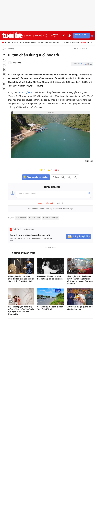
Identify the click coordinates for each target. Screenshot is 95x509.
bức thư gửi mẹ (25, 92)
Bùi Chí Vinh (34, 218)
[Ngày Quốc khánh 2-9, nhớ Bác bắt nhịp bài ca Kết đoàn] (50, 266)
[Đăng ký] (78, 236)
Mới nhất (8, 42)
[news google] (82, 64)
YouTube (38, 35)
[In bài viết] (4, 89)
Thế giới (33, 42)
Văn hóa (83, 42)
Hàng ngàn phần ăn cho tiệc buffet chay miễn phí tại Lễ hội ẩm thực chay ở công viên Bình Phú (80, 280)
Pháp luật (40, 42)
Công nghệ (57, 42)
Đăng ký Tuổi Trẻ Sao (80, 36)
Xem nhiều (15, 42)
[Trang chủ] (3, 42)
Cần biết (46, 36)
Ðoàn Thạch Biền (50, 218)
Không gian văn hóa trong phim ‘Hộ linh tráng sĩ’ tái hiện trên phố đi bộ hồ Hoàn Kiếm (21, 278)
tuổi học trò (21, 218)
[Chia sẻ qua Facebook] (63, 177)
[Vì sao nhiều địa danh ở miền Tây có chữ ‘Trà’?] (50, 296)
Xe (62, 42)
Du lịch (66, 42)
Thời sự (27, 42)
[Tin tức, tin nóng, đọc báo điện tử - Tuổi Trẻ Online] (12, 35)
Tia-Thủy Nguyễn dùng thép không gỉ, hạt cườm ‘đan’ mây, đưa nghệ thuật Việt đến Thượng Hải (21, 310)
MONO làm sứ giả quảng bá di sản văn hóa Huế (80, 308)
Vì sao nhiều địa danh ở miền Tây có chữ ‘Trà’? (50, 308)
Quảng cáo (55, 36)
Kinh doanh (48, 42)
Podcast (28, 35)
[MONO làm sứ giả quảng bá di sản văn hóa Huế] (80, 296)
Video (22, 42)
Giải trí (89, 42)
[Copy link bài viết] (69, 177)
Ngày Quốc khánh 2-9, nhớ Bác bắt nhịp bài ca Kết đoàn (50, 277)
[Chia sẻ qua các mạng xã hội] (75, 177)
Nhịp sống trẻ (75, 42)
